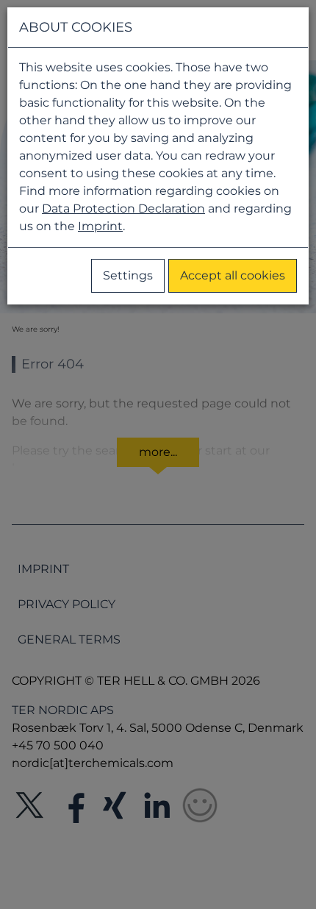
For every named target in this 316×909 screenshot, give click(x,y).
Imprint (100, 226)
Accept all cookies (232, 275)
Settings (128, 275)
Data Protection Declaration (123, 208)
